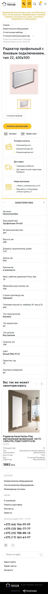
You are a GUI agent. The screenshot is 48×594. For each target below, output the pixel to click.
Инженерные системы (14, 489)
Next (44, 202)
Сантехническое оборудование (19, 485)
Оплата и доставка (13, 505)
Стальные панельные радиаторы (16, 36)
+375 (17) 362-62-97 (17, 537)
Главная (6, 25)
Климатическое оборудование (15, 29)
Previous (4, 202)
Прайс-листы (10, 566)
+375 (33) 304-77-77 (17, 528)
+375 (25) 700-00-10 (17, 533)
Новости (8, 513)
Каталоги (8, 570)
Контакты (8, 509)
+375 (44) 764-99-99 (17, 524)
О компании (9, 501)
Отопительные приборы (13, 32)
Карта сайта (10, 562)
